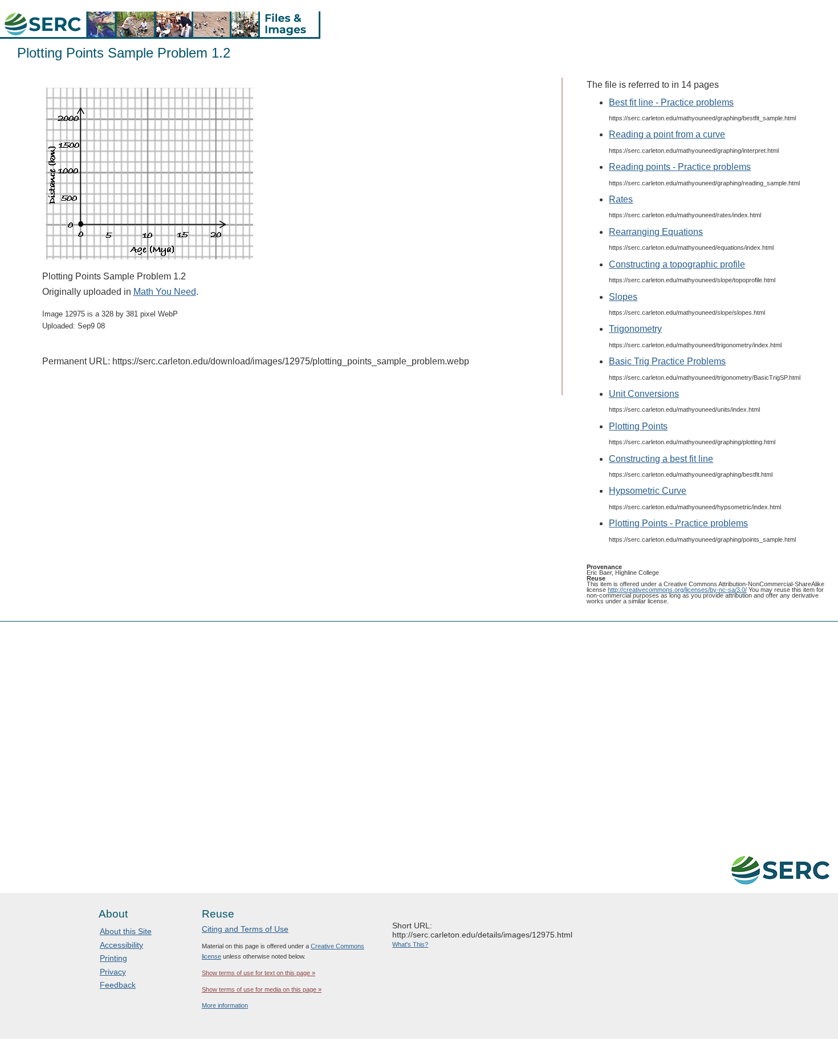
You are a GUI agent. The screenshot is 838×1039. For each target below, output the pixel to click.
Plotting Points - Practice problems (678, 523)
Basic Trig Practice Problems (667, 361)
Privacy (113, 971)
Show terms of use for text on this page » (258, 972)
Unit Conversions (644, 394)
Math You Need (164, 292)
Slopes (623, 297)
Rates (621, 199)
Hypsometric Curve (647, 491)
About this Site (126, 931)
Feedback (118, 984)
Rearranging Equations (656, 232)
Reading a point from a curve (667, 134)
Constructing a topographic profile (677, 264)
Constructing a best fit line (661, 459)
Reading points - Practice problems (680, 167)
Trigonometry (635, 329)
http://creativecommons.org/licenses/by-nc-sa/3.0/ (677, 589)
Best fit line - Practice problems (671, 102)
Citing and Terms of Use (245, 929)
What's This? (410, 944)
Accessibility (121, 944)
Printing (113, 958)
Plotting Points (638, 426)
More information (225, 1005)
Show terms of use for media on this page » (262, 989)
